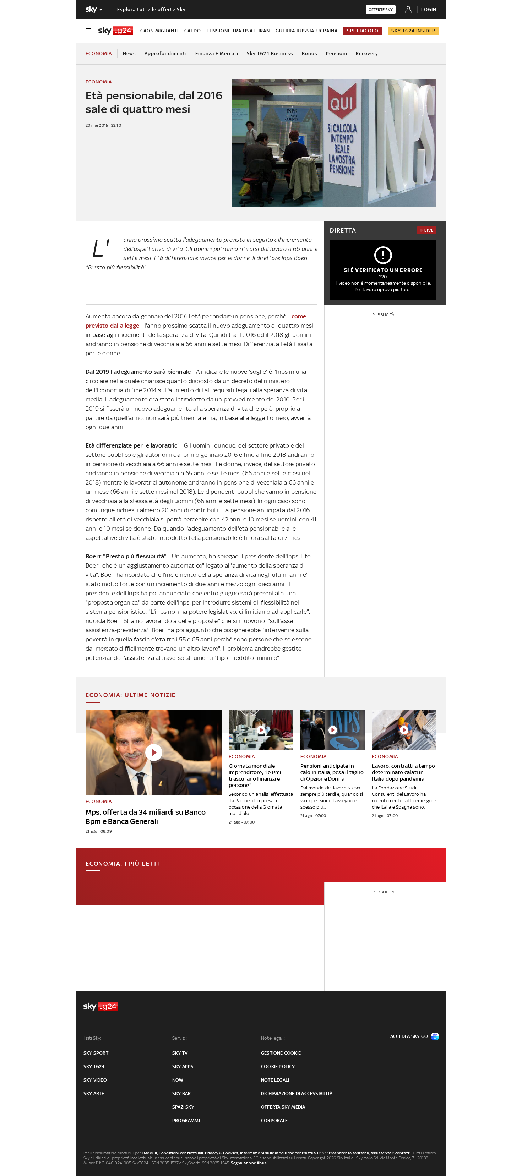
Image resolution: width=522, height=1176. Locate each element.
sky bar (181, 1093)
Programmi (186, 1120)
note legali (275, 1080)
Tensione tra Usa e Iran (238, 30)
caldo (192, 30)
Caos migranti (159, 30)
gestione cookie (281, 1053)
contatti (403, 1152)
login (428, 9)
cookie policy (278, 1066)
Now (178, 1080)
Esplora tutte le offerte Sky (151, 9)
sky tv (179, 1053)
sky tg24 (94, 1066)
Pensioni (336, 53)
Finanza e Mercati (216, 53)
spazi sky (183, 1107)
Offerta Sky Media (283, 1107)
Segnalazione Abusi (249, 1162)
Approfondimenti (166, 53)
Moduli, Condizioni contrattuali (173, 1152)
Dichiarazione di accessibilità (296, 1093)
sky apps (183, 1066)
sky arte (93, 1093)
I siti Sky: (92, 1038)
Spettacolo (363, 30)
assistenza (381, 1152)
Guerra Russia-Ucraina (307, 30)
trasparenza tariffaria (349, 1152)
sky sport (95, 1053)
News (129, 53)
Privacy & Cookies (221, 1152)
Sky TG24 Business (270, 53)
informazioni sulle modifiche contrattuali (279, 1152)
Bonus (309, 53)
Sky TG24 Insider (413, 30)
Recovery (367, 53)
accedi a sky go (409, 1036)
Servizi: (179, 1038)
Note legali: (273, 1038)
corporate (274, 1120)
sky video (95, 1080)
